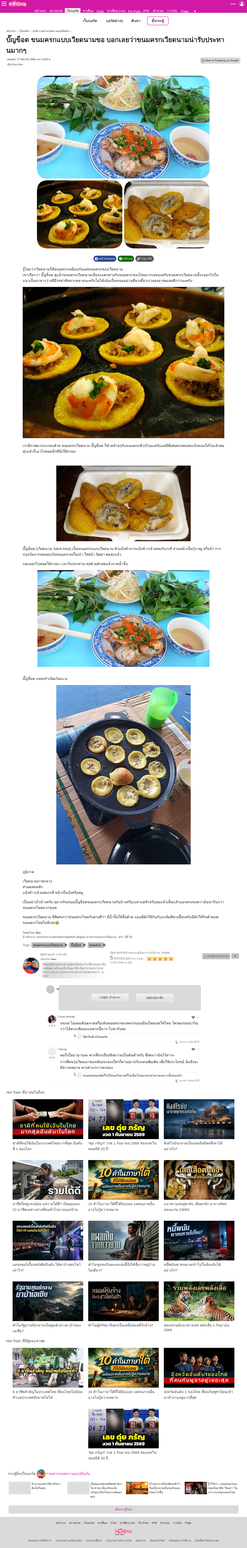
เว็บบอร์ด (73, 11)
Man (20, 64)
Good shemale (67, 1016)
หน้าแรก (40, 11)
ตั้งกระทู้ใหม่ (123, 1509)
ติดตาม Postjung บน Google (222, 60)
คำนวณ (158, 11)
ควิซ (146, 11)
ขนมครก (95, 945)
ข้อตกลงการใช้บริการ (39, 1540)
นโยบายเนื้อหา (94, 1540)
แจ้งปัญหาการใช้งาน (180, 1540)
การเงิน (172, 11)
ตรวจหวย (56, 11)
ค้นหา (135, 21)
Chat (100, 11)
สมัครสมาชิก (154, 998)
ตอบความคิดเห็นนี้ (189, 1042)
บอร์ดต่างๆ (114, 21)
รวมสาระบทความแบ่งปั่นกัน (68, 1474)
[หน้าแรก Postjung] (17, 3)
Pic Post (134, 11)
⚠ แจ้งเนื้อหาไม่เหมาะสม (216, 956)
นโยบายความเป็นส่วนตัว (68, 1540)
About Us (141, 1540)
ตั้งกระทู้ (158, 21)
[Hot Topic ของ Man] (31, 973)
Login (110, 997)
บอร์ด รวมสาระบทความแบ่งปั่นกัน (50, 31)
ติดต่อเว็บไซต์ (157, 1540)
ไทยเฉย (63, 1049)
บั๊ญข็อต (76, 945)
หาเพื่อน (88, 11)
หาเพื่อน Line (116, 11)
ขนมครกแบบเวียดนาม (48, 945)
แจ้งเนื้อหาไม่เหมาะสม (207, 1540)
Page (185, 11)
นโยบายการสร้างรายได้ (119, 1540)
